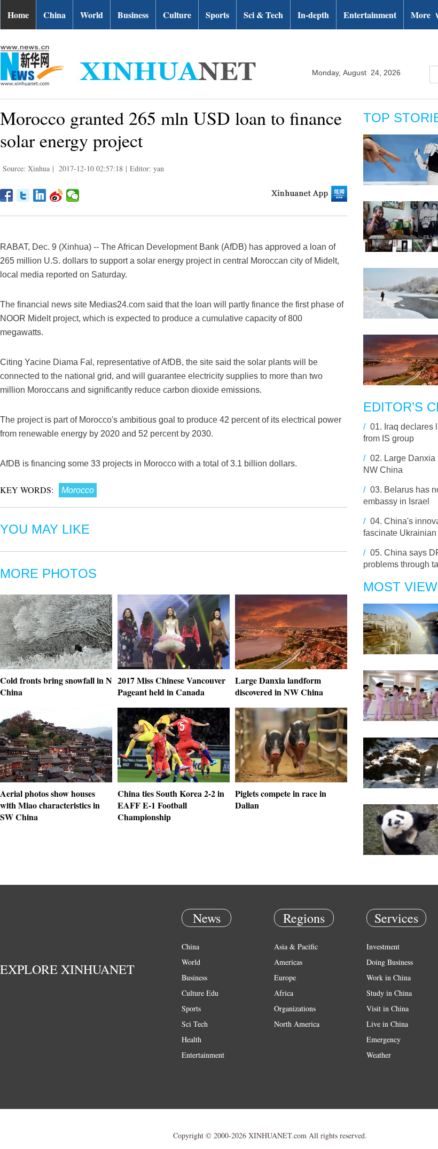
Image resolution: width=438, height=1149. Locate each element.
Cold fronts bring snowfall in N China (56, 686)
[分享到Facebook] (6, 195)
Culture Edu (200, 993)
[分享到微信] (73, 195)
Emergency (383, 1039)
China (54, 15)
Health (191, 1039)
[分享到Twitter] (23, 195)
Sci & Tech (263, 15)
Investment (383, 946)
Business (133, 15)
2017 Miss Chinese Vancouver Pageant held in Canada (171, 686)
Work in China (388, 977)
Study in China (389, 993)
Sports (217, 15)
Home (18, 15)
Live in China (387, 1024)
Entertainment (369, 15)
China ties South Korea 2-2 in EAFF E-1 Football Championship (171, 805)
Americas (288, 962)
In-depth (313, 15)
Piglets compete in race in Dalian (280, 799)
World (91, 15)
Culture (177, 15)
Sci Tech (195, 1024)
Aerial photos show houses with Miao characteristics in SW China (50, 805)
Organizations (295, 1008)
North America (296, 1024)
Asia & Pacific (296, 946)
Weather (378, 1055)
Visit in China (387, 1008)
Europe (285, 977)
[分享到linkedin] (39, 195)
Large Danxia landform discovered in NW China (279, 686)
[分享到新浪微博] (56, 195)
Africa (283, 993)
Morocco (77, 490)
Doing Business (389, 962)
